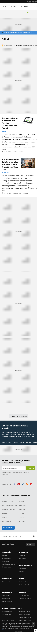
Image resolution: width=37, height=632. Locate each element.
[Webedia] (32, 1)
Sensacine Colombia (25, 617)
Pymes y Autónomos (25, 598)
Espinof (21, 571)
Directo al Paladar (8, 582)
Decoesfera (6, 598)
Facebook (14, 483)
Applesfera (5, 561)
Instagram (22, 483)
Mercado (5, 173)
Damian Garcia (12, 193)
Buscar (34, 536)
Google (21, 513)
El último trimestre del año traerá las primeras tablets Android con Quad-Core (10, 164)
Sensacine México (25, 614)
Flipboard (31, 483)
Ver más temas (8, 528)
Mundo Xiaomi (6, 567)
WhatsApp (19, 45)
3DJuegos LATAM (24, 611)
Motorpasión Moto (25, 585)
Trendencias (6, 595)
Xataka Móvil (6, 558)
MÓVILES (14, 7)
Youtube (18, 483)
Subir (29, 544)
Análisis (28, 443)
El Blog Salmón (24, 595)
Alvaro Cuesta (11, 152)
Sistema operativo (8, 509)
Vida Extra (22, 558)
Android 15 (22, 521)
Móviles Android (18, 443)
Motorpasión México (25, 620)
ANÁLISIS (5, 7)
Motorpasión (23, 582)
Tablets (5, 131)
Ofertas (21, 517)
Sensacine (22, 569)
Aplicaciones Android (9, 505)
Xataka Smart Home (8, 564)
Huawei (4, 513)
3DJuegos (22, 555)
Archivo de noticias (19, 416)
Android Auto (6, 521)
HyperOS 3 (28, 45)
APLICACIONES (24, 7)
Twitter (10, 483)
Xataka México (7, 611)
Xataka (4, 555)
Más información (7, 630)
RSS (27, 483)
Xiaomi (4, 517)
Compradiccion (7, 601)
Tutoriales (22, 505)
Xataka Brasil (6, 614)
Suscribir (30, 468)
